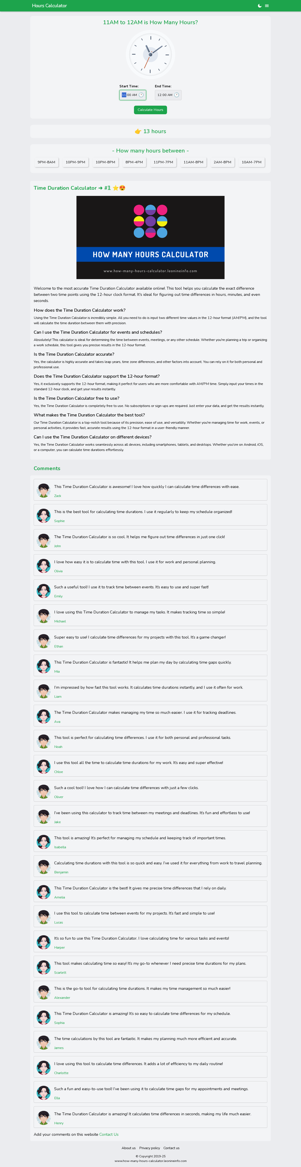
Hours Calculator (49, 5)
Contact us (172, 1148)
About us (129, 1148)
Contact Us (109, 1134)
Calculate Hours (150, 109)
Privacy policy (149, 1148)
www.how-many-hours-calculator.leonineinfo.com (151, 1161)
